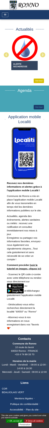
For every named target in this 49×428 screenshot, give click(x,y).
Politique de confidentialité (24, 404)
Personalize (25, 424)
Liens (25, 382)
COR (4, 388)
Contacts (24, 338)
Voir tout (38, 81)
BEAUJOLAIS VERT (13, 392)
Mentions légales (24, 398)
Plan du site (32, 409)
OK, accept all (15, 421)
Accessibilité (16, 409)
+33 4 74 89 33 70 (24, 354)
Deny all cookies (35, 421)
